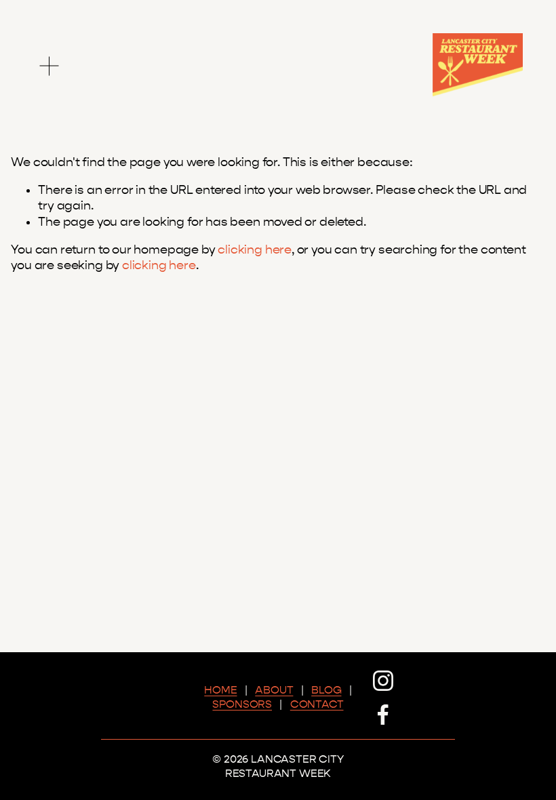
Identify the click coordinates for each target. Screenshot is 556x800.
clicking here (255, 250)
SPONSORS (242, 704)
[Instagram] (383, 681)
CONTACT (317, 704)
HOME (220, 689)
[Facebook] (383, 714)
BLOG (326, 689)
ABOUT (274, 689)
